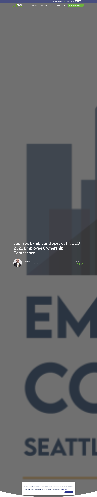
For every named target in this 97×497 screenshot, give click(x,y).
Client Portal (78, 1)
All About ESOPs (35, 5)
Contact (67, 1)
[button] (83, 1)
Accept (68, 492)
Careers (72, 1)
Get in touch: (58, 1)
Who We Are (52, 5)
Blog (65, 5)
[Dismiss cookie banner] (72, 484)
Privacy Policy (64, 489)
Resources (59, 5)
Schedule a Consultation (75, 5)
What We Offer (44, 5)
